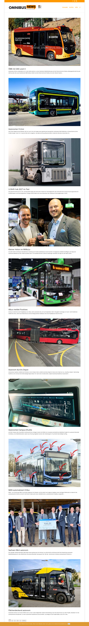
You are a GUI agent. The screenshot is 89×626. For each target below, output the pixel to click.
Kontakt (65, 7)
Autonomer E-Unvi (16, 129)
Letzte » (24, 620)
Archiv (71, 7)
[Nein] (87, 624)
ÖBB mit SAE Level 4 (17, 69)
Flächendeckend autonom (19, 610)
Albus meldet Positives (18, 309)
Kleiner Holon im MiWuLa (19, 249)
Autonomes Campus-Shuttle (20, 430)
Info (76, 7)
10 (17, 620)
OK (69, 623)
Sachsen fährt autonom (18, 550)
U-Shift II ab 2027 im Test (18, 189)
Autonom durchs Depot (18, 369)
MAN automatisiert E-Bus (19, 490)
